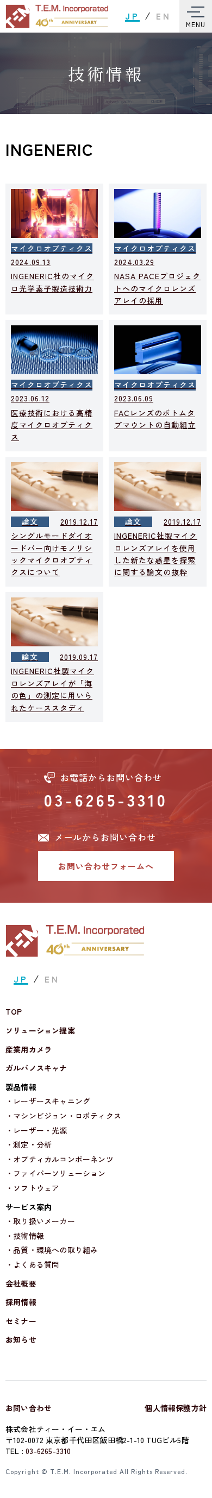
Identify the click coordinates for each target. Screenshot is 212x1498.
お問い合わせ (28, 1407)
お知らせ (20, 1340)
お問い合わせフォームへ (106, 866)
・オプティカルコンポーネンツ (59, 1159)
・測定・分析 (28, 1145)
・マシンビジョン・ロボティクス (63, 1116)
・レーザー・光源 (36, 1130)
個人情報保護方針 (176, 1407)
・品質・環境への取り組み (51, 1250)
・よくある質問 (32, 1265)
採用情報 (20, 1302)
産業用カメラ (28, 1049)
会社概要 (20, 1284)
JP (132, 16)
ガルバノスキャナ (36, 1068)
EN (163, 16)
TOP (13, 1011)
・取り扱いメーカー (40, 1221)
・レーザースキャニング (47, 1101)
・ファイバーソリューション (55, 1173)
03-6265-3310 (106, 799)
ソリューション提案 (40, 1030)
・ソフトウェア (32, 1188)
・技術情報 (24, 1236)
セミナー (20, 1321)
